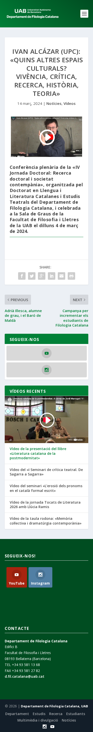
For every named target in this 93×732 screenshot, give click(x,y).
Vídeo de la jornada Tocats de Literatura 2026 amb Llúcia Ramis (45, 504)
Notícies (54, 103)
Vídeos (69, 103)
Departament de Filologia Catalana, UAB (54, 706)
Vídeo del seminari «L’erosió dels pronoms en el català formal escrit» (46, 488)
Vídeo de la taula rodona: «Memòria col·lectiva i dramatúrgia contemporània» (46, 520)
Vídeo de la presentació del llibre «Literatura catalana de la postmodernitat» (38, 453)
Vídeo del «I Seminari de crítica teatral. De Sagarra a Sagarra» (46, 471)
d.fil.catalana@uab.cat (24, 676)
